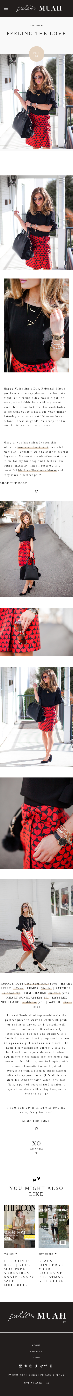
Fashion (35, 26)
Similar (46, 988)
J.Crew (18, 988)
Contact (36, 1352)
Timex (67, 1002)
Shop (36, 1358)
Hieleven (54, 993)
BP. (46, 997)
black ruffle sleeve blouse (37, 470)
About (36, 1345)
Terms (60, 1375)
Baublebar (29, 1002)
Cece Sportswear (37, 983)
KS (47, 1383)
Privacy (46, 1375)
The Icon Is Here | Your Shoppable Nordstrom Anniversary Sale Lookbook (19, 1273)
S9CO (38, 1383)
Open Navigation (6, 8)
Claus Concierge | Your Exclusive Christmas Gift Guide (52, 1271)
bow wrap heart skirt (33, 447)
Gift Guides (46, 1254)
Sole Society (11, 993)
